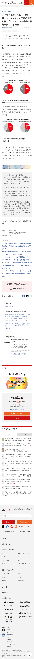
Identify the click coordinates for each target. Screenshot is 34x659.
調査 (19, 573)
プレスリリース (9, 306)
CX (19, 556)
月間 (25, 434)
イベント (4, 587)
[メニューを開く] (2, 2)
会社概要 (9, 639)
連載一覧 (4, 580)
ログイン (18, 418)
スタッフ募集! (10, 632)
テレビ (3, 556)
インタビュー (5, 573)
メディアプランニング (24, 564)
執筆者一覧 (21, 580)
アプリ (9, 31)
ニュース (14, 31)
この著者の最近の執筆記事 (18, 354)
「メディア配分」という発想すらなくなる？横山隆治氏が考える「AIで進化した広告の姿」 (18, 444)
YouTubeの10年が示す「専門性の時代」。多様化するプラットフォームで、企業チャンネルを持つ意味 (18, 456)
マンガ (3, 577)
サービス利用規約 (11, 641)
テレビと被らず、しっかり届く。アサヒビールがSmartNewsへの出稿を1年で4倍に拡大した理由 (18, 439)
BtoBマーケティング (23, 553)
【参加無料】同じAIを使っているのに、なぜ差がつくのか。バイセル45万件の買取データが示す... (17, 325)
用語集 (4, 592)
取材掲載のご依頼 (25, 531)
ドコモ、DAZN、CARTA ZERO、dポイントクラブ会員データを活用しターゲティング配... (17, 319)
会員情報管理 (10, 634)
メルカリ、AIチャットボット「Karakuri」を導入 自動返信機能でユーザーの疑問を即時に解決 (16, 273)
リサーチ (4, 31)
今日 (9, 434)
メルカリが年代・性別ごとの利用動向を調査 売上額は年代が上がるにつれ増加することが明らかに (16, 246)
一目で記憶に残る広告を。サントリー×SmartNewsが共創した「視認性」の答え (16, 450)
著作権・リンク (11, 629)
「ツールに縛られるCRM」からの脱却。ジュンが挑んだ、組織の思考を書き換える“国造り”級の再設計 (18, 463)
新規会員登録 (17, 414)
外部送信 (9, 646)
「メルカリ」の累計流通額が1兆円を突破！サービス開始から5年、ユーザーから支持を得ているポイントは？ (17, 265)
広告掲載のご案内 (9, 531)
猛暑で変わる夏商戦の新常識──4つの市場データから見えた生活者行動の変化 (18, 487)
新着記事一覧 (6, 544)
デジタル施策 (5, 560)
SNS (19, 560)
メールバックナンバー (18, 409)
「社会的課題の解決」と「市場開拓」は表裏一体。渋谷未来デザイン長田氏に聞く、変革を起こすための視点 (18, 481)
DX (2, 553)
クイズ (20, 577)
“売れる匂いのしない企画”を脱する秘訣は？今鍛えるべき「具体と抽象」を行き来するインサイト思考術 (18, 493)
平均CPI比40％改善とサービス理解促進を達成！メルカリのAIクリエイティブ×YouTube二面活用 (18, 475)
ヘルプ (8, 627)
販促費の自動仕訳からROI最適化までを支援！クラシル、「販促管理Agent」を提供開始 (17, 315)
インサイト (5, 564)
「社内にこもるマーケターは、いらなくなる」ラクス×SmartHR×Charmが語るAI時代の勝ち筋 (18, 469)
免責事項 (9, 637)
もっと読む (7, 328)
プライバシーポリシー (12, 644)
